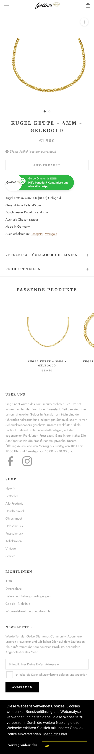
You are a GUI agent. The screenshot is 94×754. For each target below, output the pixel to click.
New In (10, 488)
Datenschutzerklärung (44, 674)
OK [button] (47, 746)
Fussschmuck (14, 533)
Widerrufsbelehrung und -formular (28, 611)
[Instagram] (27, 461)
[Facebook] (10, 461)
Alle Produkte (14, 503)
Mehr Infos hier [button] (55, 734)
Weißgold (51, 234)
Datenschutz (13, 588)
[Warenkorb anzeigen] (88, 5)
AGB (8, 581)
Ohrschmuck (13, 518)
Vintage (10, 548)
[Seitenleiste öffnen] (6, 5)
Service (10, 556)
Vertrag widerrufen (22, 745)
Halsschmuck (14, 526)
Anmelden (22, 687)
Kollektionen (13, 541)
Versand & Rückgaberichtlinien (41, 255)
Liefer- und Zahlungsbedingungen (27, 596)
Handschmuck (14, 511)
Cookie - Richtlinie (17, 603)
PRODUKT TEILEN (23, 269)
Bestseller (11, 496)
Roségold (37, 234)
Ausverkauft (46, 165)
